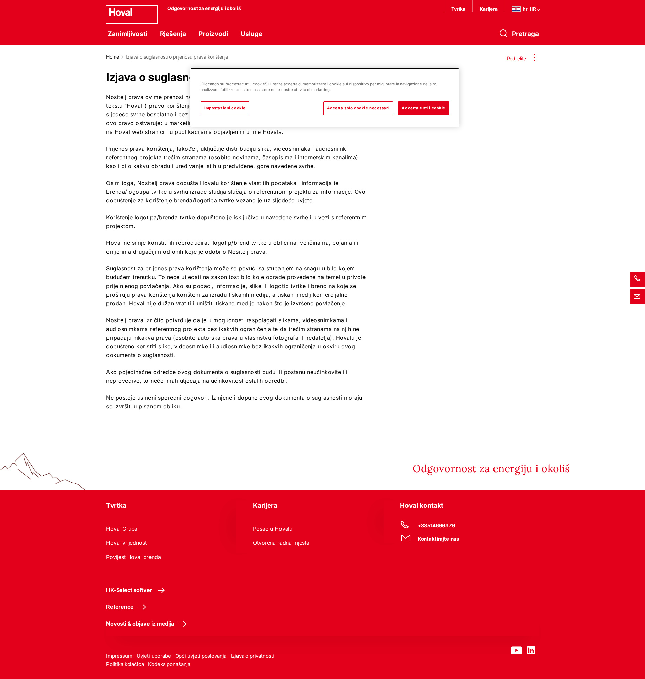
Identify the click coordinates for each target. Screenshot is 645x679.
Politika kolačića (125, 664)
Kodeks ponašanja (169, 664)
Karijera (489, 9)
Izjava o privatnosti (252, 656)
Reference (120, 606)
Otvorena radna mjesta (281, 542)
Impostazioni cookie (225, 108)
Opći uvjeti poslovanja (201, 656)
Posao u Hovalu (272, 528)
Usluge (251, 34)
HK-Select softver (129, 590)
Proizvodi (213, 34)
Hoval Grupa (121, 528)
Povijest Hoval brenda (133, 557)
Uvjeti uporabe (154, 656)
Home (112, 57)
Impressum (119, 656)
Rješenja (173, 34)
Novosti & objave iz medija (140, 623)
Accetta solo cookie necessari (358, 108)
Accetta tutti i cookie (423, 108)
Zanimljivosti (127, 34)
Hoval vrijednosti (127, 542)
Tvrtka (458, 9)
